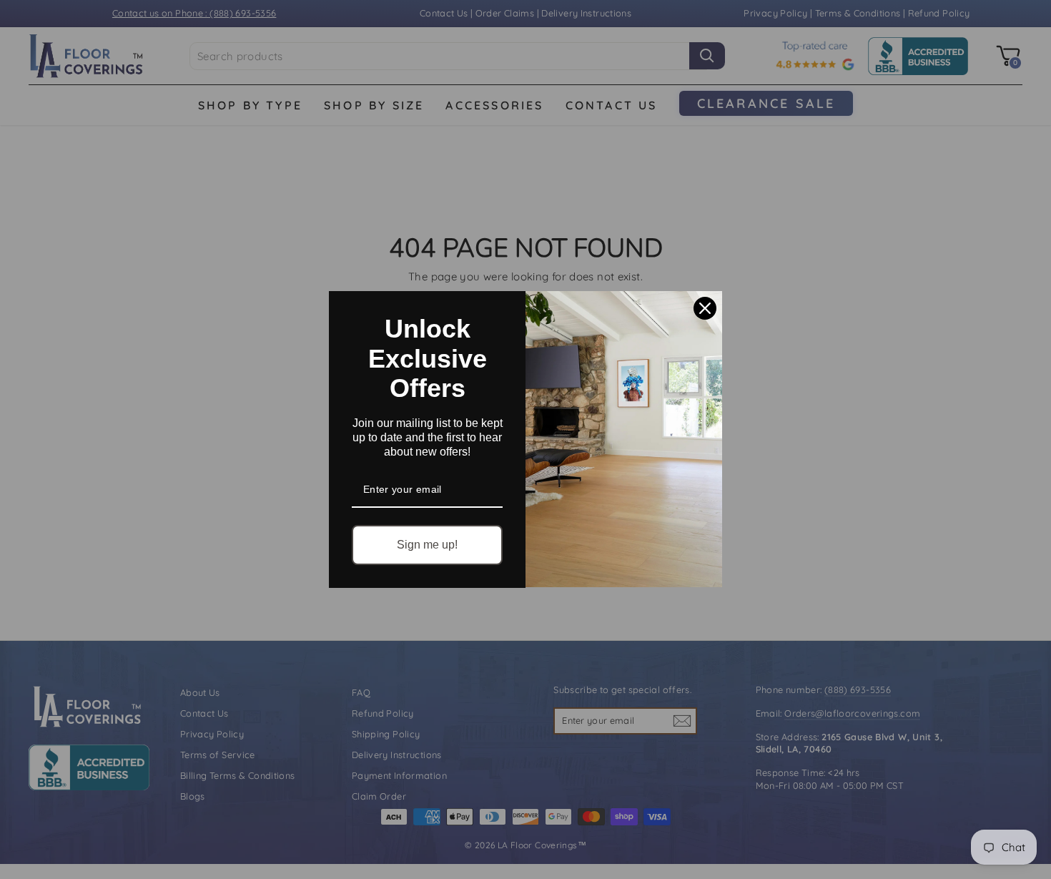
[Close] (705, 308)
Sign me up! (427, 545)
